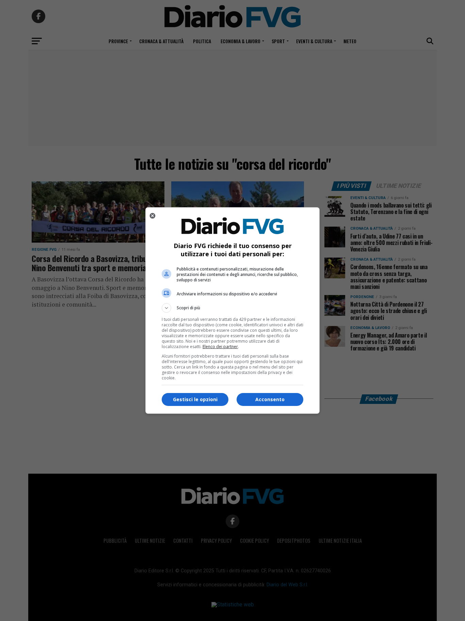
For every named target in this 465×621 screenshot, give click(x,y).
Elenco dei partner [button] (220, 346)
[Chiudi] (152, 216)
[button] (232, 308)
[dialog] (232, 310)
